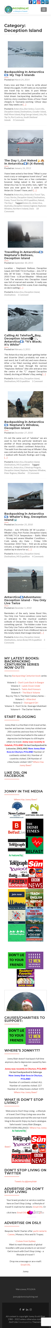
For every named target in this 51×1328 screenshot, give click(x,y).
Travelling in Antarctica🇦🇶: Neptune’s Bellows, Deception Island (23, 255)
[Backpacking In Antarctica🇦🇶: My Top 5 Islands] (25, 54)
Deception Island (11, 111)
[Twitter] (35, 2)
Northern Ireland (20, 208)
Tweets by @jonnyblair (25, 1181)
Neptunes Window (37, 470)
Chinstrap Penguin (32, 467)
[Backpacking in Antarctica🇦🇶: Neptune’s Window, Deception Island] (25, 404)
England (33, 205)
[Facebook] (30, 2)
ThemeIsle (37, 1322)
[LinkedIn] (43, 2)
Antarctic (27, 203)
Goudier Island (39, 111)
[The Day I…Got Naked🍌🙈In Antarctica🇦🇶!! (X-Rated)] (25, 142)
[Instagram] (39, 2)
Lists (41, 114)
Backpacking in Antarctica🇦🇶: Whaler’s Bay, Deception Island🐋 (25, 517)
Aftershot (31, 699)
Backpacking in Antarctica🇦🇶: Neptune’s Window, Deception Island (24, 425)
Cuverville (39, 108)
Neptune (24, 470)
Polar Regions (10, 473)
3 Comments (18, 120)
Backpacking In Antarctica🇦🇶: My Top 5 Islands (24, 73)
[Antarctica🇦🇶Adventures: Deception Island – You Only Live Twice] (25, 579)
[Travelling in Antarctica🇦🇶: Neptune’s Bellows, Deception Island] (25, 234)
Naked (41, 200)
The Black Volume (31, 692)
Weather (21, 473)
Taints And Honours (31, 689)
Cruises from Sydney (26, 1241)
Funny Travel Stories (13, 200)
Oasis (31, 208)
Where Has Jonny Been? (25, 799)
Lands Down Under (31, 685)
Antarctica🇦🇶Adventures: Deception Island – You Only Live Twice (25, 600)
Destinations (26, 111)
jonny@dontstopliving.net (25, 1296)
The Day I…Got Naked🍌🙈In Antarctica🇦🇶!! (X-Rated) (24, 162)
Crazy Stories (10, 197)
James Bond (21, 639)
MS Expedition (30, 200)
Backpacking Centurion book (26, 675)
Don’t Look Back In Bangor (31, 682)
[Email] (47, 2)
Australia (8, 205)
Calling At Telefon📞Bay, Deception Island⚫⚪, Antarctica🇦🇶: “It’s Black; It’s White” (23, 340)
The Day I (8, 203)
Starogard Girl (31, 702)
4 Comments (37, 556)
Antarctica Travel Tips (34, 194)
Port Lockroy (17, 117)
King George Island (29, 114)
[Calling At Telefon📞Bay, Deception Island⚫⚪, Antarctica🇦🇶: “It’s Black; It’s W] (25, 317)
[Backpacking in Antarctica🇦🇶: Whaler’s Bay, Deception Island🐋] (25, 495)
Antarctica (18, 108)
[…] (24, 104)
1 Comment (23, 294)
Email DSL (38, 1206)
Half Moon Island (12, 114)
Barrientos (29, 108)
